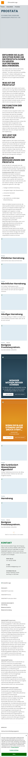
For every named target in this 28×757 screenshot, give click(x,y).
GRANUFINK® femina (6, 594)
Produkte (4, 588)
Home (3, 6)
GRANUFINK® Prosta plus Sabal (8, 598)
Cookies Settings (13, 750)
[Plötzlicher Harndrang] (14, 246)
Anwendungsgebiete (7, 603)
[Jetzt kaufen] (2, 2)
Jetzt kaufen (9, 394)
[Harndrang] (14, 486)
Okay (14, 754)
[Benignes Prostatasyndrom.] (14, 332)
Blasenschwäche (6, 607)
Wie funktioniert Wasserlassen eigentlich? (9, 467)
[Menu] (25, 2)
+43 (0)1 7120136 (12, 560)
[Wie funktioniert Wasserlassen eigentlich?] (14, 452)
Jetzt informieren (20, 394)
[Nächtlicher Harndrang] (14, 271)
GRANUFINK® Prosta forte (8, 225)
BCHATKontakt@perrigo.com (13, 566)
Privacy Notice (15, 747)
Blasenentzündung (6, 610)
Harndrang (4, 604)
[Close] (26, 735)
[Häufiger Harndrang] (14, 302)
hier (17, 231)
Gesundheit (9, 6)
